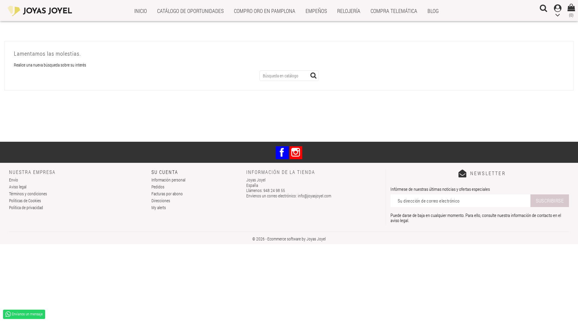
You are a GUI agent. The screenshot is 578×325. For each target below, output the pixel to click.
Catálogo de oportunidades (190, 10)
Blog (433, 10)
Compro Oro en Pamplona (264, 10)
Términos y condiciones (28, 194)
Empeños (316, 10)
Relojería (348, 10)
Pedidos (157, 187)
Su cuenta (164, 172)
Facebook (282, 152)
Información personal (168, 180)
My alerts (158, 207)
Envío (13, 180)
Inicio (140, 10)
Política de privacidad (26, 207)
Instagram (296, 152)
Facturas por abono (167, 194)
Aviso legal (17, 187)
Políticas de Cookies (25, 200)
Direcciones (160, 200)
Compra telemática (394, 10)
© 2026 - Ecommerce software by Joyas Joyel (289, 239)
